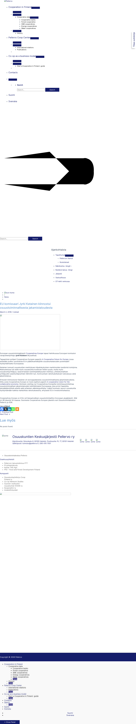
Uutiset (16, 312)
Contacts (8, 700)
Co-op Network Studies (13, 481)
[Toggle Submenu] (69, 256)
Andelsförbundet (11, 490)
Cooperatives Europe (34, 353)
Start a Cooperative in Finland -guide (23, 696)
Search (7, 702)
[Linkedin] (9, 409)
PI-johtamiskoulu (11, 465)
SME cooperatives (20, 673)
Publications (13, 690)
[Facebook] (2, 409)
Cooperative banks (20, 668)
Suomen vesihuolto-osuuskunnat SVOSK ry (13, 485)
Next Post (5, 414)
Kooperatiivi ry (10, 488)
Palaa (15, 679)
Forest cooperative (20, 670)
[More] (17, 409)
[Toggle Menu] (35, 8)
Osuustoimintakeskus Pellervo (15, 455)
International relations (17, 687)
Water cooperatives (20, 677)
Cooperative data (15, 666)
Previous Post (6, 412)
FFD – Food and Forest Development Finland (22, 470)
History (11, 681)
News (6, 297)
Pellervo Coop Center (13, 685)
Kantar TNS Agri (10, 467)
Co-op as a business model (15, 694)
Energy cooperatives (21, 675)
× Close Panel (9, 722)
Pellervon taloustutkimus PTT (16, 463)
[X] (5, 409)
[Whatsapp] (13, 409)
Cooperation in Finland (13, 664)
